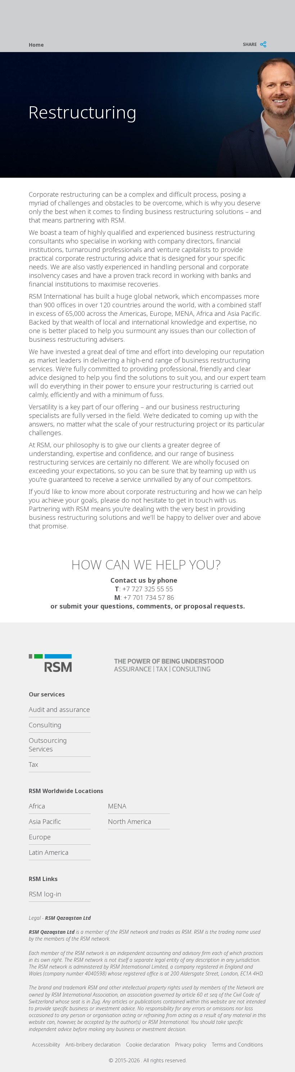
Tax (33, 764)
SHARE (250, 44)
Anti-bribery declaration (93, 1044)
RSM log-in (45, 894)
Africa (37, 806)
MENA (117, 806)
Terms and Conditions (237, 1044)
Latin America (48, 852)
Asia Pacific (45, 821)
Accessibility (46, 1044)
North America (129, 821)
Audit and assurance (59, 709)
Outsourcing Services (48, 744)
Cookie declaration (148, 1044)
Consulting (45, 725)
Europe (40, 837)
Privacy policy (190, 1044)
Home (36, 44)
